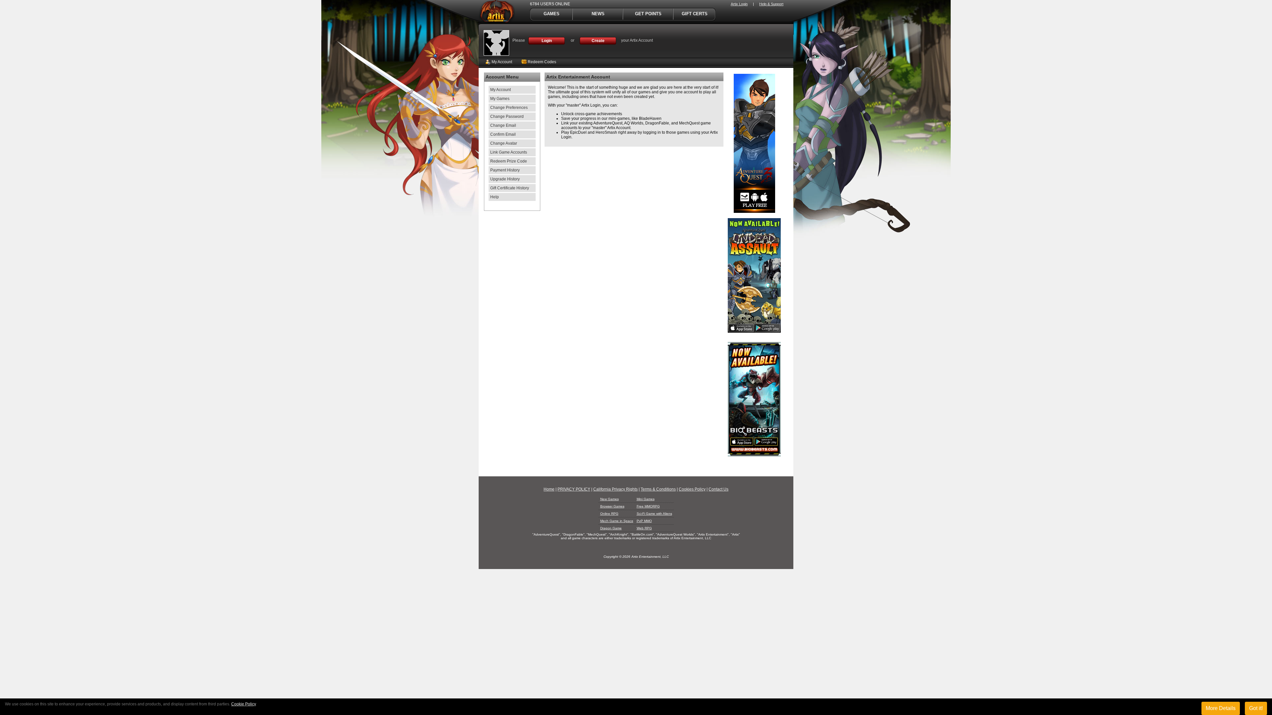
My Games (499, 98)
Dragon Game (611, 528)
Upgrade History (505, 179)
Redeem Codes (541, 62)
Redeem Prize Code (508, 161)
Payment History (505, 170)
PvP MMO (644, 521)
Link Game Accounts (508, 152)
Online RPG (609, 513)
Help (494, 197)
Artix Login (739, 4)
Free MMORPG (648, 506)
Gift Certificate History (509, 188)
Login (547, 40)
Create (598, 40)
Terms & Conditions (658, 489)
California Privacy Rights (615, 489)
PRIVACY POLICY (573, 489)
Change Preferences (509, 107)
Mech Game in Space (616, 521)
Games (551, 13)
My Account (501, 62)
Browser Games (612, 506)
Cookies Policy (692, 489)
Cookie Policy (243, 704)
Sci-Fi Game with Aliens (654, 513)
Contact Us (718, 489)
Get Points (648, 13)
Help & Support (771, 4)
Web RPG (644, 528)
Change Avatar (503, 143)
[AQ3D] (754, 211)
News (598, 13)
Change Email (503, 125)
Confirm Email (503, 134)
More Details (1221, 708)
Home (549, 489)
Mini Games (646, 499)
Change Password (507, 116)
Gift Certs (695, 13)
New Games (609, 499)
